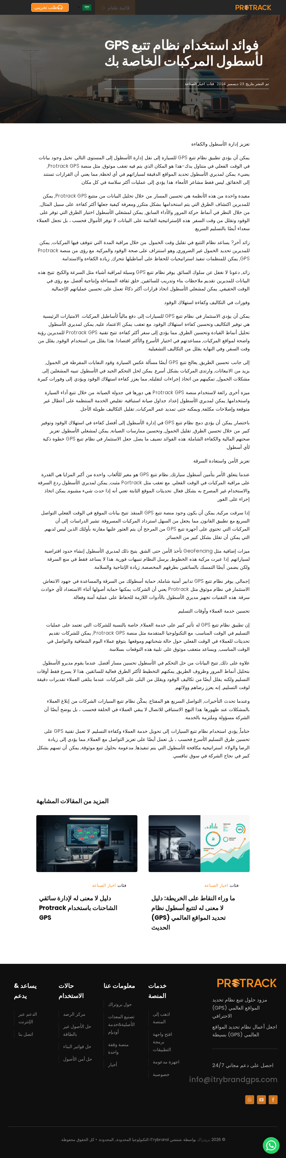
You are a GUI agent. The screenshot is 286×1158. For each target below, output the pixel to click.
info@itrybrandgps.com (233, 1080)
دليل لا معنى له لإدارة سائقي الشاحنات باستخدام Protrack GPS (78, 908)
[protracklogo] (253, 6)
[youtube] (261, 1099)
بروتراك (203, 1139)
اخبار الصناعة (195, 83)
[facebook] (273, 1099)
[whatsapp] (249, 1099)
